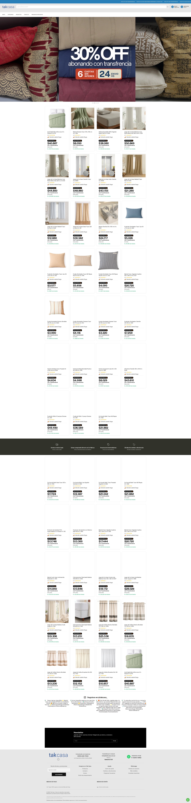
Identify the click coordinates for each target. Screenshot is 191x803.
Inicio (3, 14)
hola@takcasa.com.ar (108, 756)
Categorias (10, 14)
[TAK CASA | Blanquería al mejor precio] (58, 755)
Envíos (85, 773)
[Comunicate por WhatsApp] (188, 800)
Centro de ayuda (109, 768)
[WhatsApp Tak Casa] (128, 756)
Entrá (175, 6)
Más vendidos (134, 771)
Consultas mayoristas (133, 773)
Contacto (26, 14)
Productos (18, 14)
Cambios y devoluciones (109, 771)
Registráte (176, 7)
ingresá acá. (72, 800)
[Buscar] (167, 6)
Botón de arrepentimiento (85, 775)
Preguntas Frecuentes (37, 14)
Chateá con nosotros (133, 768)
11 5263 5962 (136, 757)
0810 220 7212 (82, 756)
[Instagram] (58, 759)
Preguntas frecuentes (109, 773)
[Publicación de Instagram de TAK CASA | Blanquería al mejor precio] (57, 712)
